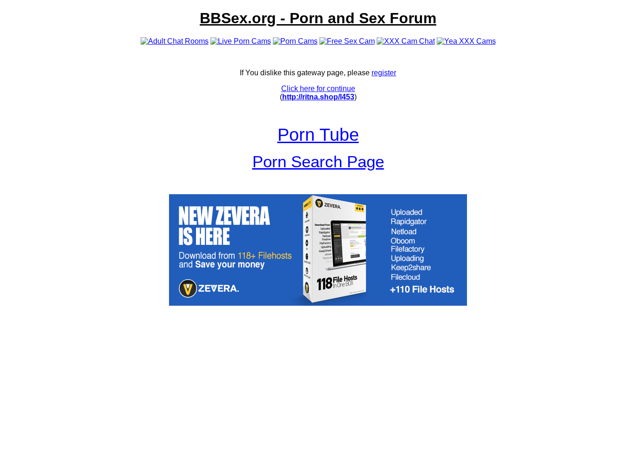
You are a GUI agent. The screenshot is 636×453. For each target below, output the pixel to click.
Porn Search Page (318, 161)
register (384, 73)
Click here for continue (318, 88)
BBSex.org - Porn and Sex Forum (318, 18)
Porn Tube (318, 134)
